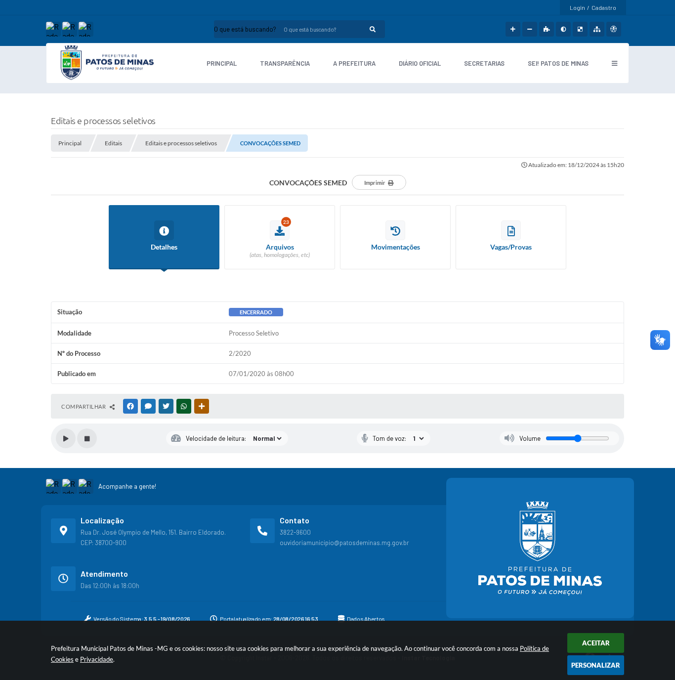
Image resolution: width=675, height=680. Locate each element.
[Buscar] (372, 29)
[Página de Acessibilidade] (613, 29)
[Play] (66, 438)
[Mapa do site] (597, 29)
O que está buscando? (245, 29)
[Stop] (87, 438)
